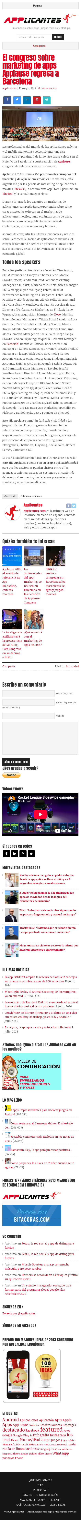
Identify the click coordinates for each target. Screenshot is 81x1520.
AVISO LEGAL (57, 1504)
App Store (20, 1424)
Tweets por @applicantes (18, 1313)
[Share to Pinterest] (37, 103)
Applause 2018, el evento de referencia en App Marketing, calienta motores (11, 581)
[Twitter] (73, 506)
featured (51, 1429)
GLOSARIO (55, 1500)
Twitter (33, 1453)
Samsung (40, 1449)
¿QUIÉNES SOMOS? (40, 1480)
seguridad (51, 1449)
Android (10, 1419)
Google (7, 1435)
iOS (70, 1434)
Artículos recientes (31, 496)
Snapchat (7, 1453)
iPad (6, 1439)
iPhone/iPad (29, 1439)
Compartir (8, 666)
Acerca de (10, 496)
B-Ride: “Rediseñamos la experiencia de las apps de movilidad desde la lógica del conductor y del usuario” (46, 897)
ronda (71, 1444)
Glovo (57, 314)
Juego (45, 1439)
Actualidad (72, 666)
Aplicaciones (29, 1420)
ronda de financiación (18, 1449)
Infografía (41, 1435)
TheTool (7, 194)
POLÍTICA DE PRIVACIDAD (31, 1504)
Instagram (58, 1435)
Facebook (32, 1430)
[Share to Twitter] (17, 103)
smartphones (65, 1449)
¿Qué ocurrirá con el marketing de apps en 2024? (33, 638)
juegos (55, 1440)
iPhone (14, 1440)
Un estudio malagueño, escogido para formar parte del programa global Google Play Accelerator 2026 (38, 1289)
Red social (62, 1444)
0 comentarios (47, 88)
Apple (67, 1419)
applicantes (9, 88)
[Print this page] (47, 103)
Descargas (69, 1425)
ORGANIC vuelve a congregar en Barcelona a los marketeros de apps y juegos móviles (55, 581)
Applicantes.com (35, 511)
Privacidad (50, 1444)
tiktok (16, 1453)
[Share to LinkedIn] (27, 103)
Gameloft (12, 344)
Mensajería (8, 1444)
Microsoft (22, 1444)
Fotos (67, 1430)
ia (31, 1435)
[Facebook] (68, 506)
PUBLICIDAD (40, 1490)
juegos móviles (68, 1440)
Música (33, 1444)
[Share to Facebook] (7, 103)
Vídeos (48, 1453)
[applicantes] (12, 519)
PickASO (20, 189)
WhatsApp (60, 1453)
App (58, 1419)
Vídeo (41, 1453)
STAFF (40, 1485)
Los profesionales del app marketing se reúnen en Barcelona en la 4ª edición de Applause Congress (33, 585)
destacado (13, 1429)
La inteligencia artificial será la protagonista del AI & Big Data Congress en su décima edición (12, 644)
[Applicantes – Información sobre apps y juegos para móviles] (40, 22)
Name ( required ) (64, 693)
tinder (24, 1453)
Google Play (21, 1435)
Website (60, 715)
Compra (34, 1425)
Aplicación (46, 1420)
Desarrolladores (51, 1425)
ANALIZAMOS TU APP (32, 1500)
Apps (7, 1424)
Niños (42, 1444)
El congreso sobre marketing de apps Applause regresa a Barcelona (30, 69)
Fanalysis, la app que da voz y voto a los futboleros (38, 1027)
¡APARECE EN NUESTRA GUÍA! (40, 1495)
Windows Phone (12, 1458)
